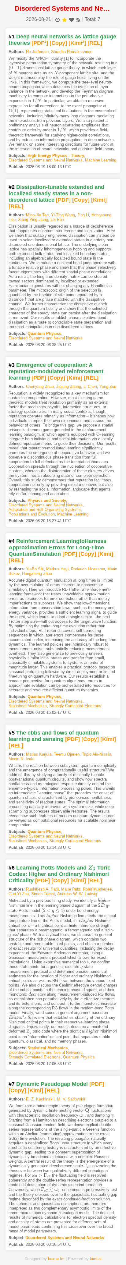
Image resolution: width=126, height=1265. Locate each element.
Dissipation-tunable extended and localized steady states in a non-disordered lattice (56, 193)
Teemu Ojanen (67, 754)
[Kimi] (77, 43)
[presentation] (15, 68)
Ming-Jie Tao (37, 215)
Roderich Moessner (88, 569)
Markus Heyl (57, 569)
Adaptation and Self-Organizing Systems (45, 509)
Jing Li (83, 215)
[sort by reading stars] (64, 19)
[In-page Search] (43, 1250)
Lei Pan (57, 219)
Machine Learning (100, 160)
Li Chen (90, 386)
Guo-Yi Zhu (19, 893)
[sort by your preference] (72, 19)
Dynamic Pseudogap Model (52, 1084)
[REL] (94, 43)
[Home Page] (23, 1250)
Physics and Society (47, 500)
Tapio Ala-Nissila (96, 754)
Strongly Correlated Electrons (75, 705)
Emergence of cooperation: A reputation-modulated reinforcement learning (56, 371)
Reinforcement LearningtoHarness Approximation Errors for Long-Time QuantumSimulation (57, 547)
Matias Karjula (38, 754)
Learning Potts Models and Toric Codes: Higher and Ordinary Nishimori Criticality (59, 874)
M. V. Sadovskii (71, 1099)
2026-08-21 (38, 19)
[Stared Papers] (63, 1250)
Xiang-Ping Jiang (33, 219)
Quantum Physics (44, 333)
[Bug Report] (103, 1250)
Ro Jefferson (37, 51)
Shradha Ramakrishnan (71, 51)
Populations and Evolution (32, 514)
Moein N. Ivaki (21, 759)
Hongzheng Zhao (37, 573)
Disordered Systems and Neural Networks (46, 160)
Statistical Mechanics (28, 705)
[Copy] (58, 43)
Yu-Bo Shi (35, 569)
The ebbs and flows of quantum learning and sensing (54, 736)
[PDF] (39, 43)
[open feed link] (78, 19)
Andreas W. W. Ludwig (77, 893)
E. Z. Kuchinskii (40, 1099)
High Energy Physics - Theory (56, 155)
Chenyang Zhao (40, 386)
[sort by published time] (57, 19)
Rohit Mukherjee (97, 889)
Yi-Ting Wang (63, 215)
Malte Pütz (70, 889)
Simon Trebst (43, 893)
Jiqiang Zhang (68, 386)
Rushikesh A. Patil (42, 889)
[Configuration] (83, 1250)
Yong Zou (107, 386)
